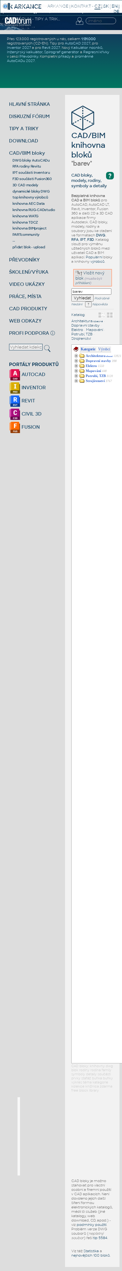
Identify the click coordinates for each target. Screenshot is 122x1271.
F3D (90, 239)
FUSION (30, 427)
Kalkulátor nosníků (86, 47)
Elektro (77, 330)
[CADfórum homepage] (18, 25)
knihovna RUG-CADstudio (34, 210)
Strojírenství (81, 338)
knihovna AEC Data (29, 203)
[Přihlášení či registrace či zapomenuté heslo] (79, 25)
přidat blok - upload (29, 247)
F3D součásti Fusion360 (32, 179)
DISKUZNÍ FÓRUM (29, 116)
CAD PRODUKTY (28, 309)
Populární (94, 257)
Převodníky (28, 56)
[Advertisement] (67, 1136)
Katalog (78, 315)
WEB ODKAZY (25, 321)
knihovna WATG (25, 216)
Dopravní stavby (85, 325)
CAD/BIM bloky (27, 153)
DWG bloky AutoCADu (31, 160)
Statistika (91, 1251)
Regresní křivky (96, 52)
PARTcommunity (26, 234)
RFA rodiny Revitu (27, 166)
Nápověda (100, 304)
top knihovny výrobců (30, 197)
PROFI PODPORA (29, 333)
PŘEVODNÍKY (24, 260)
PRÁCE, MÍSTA (25, 296)
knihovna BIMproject (29, 228)
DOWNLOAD (23, 141)
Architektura (87, 321)
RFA (75, 239)
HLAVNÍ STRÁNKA (29, 104)
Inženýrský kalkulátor (25, 52)
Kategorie (88, 349)
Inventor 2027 (19, 47)
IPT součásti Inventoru (31, 172)
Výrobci (104, 349)
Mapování (94, 330)
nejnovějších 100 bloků (90, 1255)
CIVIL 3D (31, 414)
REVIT (27, 401)
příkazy (64, 56)
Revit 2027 (51, 47)
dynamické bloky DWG (31, 191)
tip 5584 (100, 1238)
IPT (83, 239)
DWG (100, 235)
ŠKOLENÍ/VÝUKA (28, 272)
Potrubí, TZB (82, 334)
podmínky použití (91, 1224)
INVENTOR (33, 387)
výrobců (97, 261)
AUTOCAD (32, 374)
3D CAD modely (25, 185)
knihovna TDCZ (25, 222)
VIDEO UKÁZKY (27, 284)
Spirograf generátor (61, 52)
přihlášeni (82, 283)
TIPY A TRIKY (23, 129)
